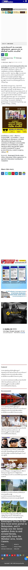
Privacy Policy (17, 546)
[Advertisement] (14, 28)
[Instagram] (7, 555)
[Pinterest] (15, 555)
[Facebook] (2, 555)
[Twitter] (5, 555)
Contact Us (4, 546)
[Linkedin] (10, 555)
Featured (4, 367)
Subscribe (16, 549)
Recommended (6, 391)
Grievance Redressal (6, 549)
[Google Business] (17, 555)
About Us (16, 544)
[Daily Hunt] (23, 555)
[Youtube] (12, 555)
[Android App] (20, 555)
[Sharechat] (2, 558)
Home (3, 43)
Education (10, 43)
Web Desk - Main (7, 62)
